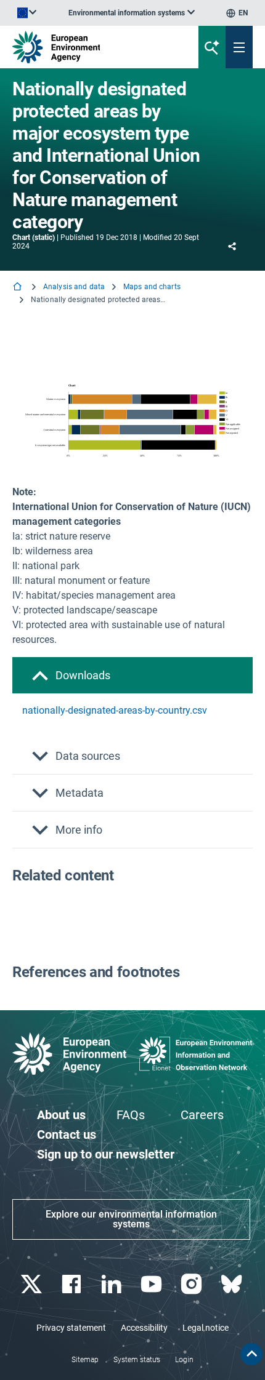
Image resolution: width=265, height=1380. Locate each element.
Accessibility (144, 1328)
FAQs (130, 1114)
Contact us (66, 1134)
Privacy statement (71, 1328)
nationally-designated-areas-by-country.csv (114, 710)
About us (61, 1114)
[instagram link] (192, 1284)
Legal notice (205, 1328)
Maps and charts (152, 286)
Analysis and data (74, 286)
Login (184, 1359)
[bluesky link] (232, 1284)
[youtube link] (152, 1284)
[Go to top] (251, 1354)
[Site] (89, 47)
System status (136, 1359)
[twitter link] (32, 1284)
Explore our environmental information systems (131, 1219)
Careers (202, 1114)
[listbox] (131, 13)
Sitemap (85, 1359)
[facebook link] (72, 1284)
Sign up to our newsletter (105, 1154)
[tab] (132, 675)
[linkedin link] (112, 1284)
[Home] (18, 287)
